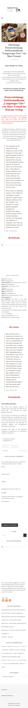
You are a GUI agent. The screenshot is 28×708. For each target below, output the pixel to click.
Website (3, 481)
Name (3, 466)
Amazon (17, 315)
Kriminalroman (5, 447)
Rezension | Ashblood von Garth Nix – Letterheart (13, 646)
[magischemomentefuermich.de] (14, 9)
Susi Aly (6, 450)
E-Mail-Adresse (5, 474)
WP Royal (18, 705)
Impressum (4, 689)
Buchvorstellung (5, 445)
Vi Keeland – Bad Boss (7, 637)
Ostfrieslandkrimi (14, 447)
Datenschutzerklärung (7, 695)
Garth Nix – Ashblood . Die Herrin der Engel (14, 650)
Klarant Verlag (9, 288)
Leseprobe (4, 313)
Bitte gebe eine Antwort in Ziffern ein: (11, 489)
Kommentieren (5, 501)
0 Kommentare (23, 450)
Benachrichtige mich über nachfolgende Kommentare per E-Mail (12, 497)
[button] (3, 600)
